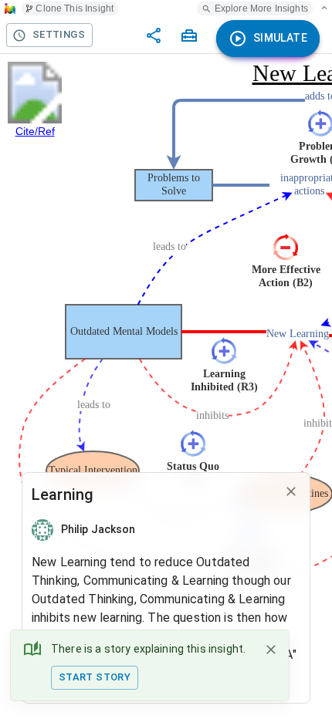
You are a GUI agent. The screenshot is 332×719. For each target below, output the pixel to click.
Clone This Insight (74, 8)
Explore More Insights (261, 8)
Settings (58, 34)
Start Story (94, 677)
